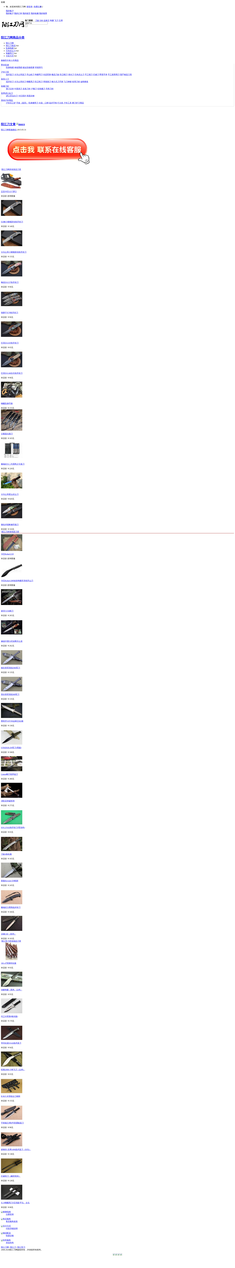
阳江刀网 (10, 43)
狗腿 (52, 20)
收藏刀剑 (5, 86)
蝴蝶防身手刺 (7, 403)
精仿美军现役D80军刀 (10, 668)
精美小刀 (5, 79)
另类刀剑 (49, 89)
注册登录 (10, 1214)
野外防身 (5, 65)
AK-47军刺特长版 (8, 963)
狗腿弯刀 (10, 53)
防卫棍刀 (64, 75)
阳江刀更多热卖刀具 (10, 532)
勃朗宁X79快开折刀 (9, 313)
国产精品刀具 (126, 75)
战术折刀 (10, 82)
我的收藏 (35, 13)
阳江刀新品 (11, 46)
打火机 (60, 103)
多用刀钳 (76, 82)
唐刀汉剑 (10, 89)
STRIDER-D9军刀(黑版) (11, 748)
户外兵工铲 (11, 103)
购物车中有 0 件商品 (10, 60)
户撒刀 (34, 89)
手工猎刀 (89, 75)
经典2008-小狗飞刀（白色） (13, 1070)
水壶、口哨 (44, 103)
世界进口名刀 (7, 93)
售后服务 (7, 1219)
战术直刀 (10, 75)
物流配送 (7, 1233)
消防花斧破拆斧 (8, 801)
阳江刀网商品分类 (12, 37)
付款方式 (10, 56)
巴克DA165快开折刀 (10, 343)
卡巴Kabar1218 (7, 554)
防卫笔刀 (39, 82)
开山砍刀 (30, 75)
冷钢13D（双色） (8, 934)
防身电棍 (10, 48)
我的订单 (18, 13)
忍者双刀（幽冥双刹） (11, 1176)
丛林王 (46, 20)
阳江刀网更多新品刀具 (11, 169)
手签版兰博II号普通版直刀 (12, 1123)
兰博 (61, 20)
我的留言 (26, 13)
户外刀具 (5, 72)
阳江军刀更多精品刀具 (11, 941)
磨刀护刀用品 (78, 103)
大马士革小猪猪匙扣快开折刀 (13, 252)
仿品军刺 (47, 75)
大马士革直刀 (20, 75)
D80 (41, 20)
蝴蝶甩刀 (30, 82)
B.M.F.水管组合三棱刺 (10, 1096)
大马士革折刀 (20, 82)
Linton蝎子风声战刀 (9, 774)
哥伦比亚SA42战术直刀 (11, 1043)
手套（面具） (22, 103)
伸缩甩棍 (18, 67)
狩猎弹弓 (39, 67)
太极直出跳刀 (7, 434)
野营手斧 (103, 75)
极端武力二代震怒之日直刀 (12, 464)
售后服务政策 (12, 1221)
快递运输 (10, 1236)
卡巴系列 (22, 96)
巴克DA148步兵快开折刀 (12, 373)
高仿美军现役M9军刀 (10, 694)
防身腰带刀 (33, 103)
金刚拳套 (84, 82)
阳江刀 (13, 1247)
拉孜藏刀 (41, 89)
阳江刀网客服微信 (9, 130)
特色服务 (7, 1240)
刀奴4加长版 (6, 854)
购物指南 (7, 1212)
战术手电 (53, 103)
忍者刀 (96, 75)
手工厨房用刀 (114, 75)
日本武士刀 (11, 51)
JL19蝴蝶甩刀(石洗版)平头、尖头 (15, 1203)
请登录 (29, 7)
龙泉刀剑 (26, 89)
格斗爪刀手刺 (57, 82)
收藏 (3, 2)
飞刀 (56, 20)
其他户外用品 (7, 100)
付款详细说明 (12, 1228)
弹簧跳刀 (47, 82)
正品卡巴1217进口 (9, 191)
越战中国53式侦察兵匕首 (12, 641)
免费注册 (38, 7)
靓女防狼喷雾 (28, 67)
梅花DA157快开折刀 (10, 282)
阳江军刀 (21, 1247)
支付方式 (7, 1226)
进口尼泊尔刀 (12, 96)
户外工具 (68, 103)
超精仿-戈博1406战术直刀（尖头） (16, 1149)
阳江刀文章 (8, 124)
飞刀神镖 (68, 82)
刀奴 (37, 20)
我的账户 (10, 11)
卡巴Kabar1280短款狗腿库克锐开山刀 (17, 581)
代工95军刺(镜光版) (9, 1016)
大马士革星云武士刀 (10, 494)
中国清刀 (18, 89)
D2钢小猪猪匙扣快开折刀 (12, 222)
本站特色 (10, 1243)
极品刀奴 (55, 75)
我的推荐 (43, 13)
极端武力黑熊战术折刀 (11, 907)
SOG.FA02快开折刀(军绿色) (13, 827)
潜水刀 (71, 75)
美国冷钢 (30, 96)
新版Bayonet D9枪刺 (9, 881)
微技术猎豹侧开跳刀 (10, 525)
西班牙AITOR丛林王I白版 (12, 721)
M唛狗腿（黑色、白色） (11, 990)
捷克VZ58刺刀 (7, 611)
